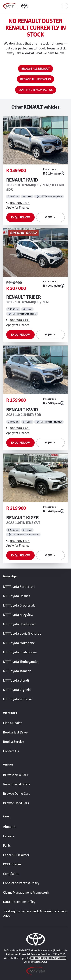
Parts (7, 845)
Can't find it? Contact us (36, 90)
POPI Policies (12, 864)
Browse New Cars (15, 775)
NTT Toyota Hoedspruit (19, 624)
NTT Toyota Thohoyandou (21, 662)
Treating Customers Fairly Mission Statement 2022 (35, 913)
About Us (9, 827)
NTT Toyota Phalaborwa (20, 652)
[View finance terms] (62, 173)
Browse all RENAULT (35, 68)
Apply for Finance (17, 207)
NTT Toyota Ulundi (16, 680)
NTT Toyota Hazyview (18, 615)
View (48, 217)
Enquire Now (20, 217)
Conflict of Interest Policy (21, 883)
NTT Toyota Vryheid (17, 690)
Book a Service (13, 742)
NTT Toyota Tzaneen (17, 671)
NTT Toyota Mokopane (19, 643)
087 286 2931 (20, 320)
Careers (8, 836)
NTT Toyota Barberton (19, 587)
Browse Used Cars (16, 803)
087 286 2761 (20, 203)
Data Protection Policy (19, 902)
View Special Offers (16, 784)
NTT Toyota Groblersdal (19, 605)
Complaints (11, 874)
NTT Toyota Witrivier (17, 699)
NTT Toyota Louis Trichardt (22, 633)
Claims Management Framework (26, 892)
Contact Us (11, 751)
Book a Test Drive (15, 732)
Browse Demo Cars (16, 793)
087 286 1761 (20, 541)
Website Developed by (34, 958)
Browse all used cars (35, 79)
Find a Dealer (12, 723)
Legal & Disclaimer (16, 855)
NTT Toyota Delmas (16, 596)
